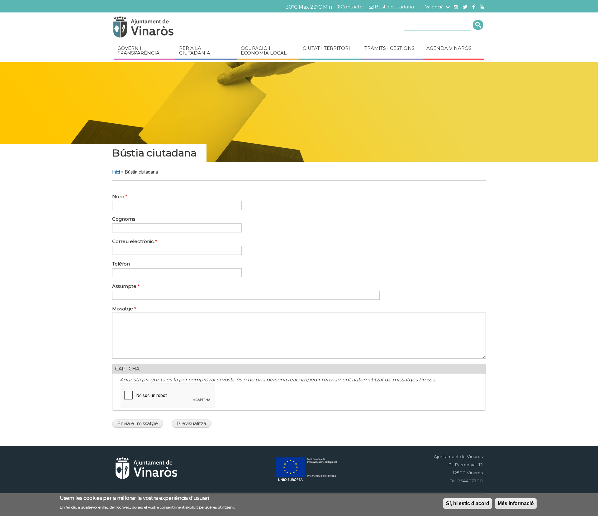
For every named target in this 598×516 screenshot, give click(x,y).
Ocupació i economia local (264, 50)
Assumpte (124, 286)
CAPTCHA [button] (127, 369)
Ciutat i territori (326, 48)
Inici (116, 171)
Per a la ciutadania (194, 50)
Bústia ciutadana (394, 7)
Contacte (352, 7)
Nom (118, 196)
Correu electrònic (133, 241)
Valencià (434, 7)
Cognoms (123, 219)
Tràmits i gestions (389, 48)
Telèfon (121, 264)
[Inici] (162, 28)
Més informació (516, 503)
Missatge (122, 309)
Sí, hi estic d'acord (467, 503)
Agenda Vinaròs (449, 48)
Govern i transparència (138, 50)
